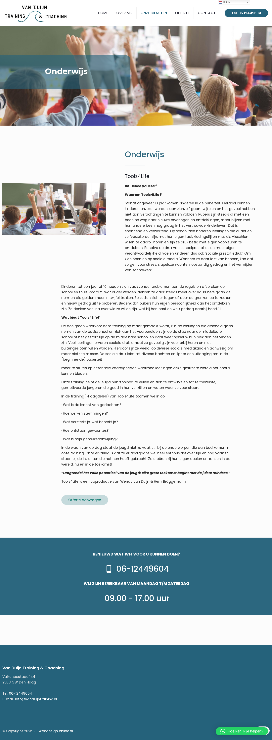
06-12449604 (20, 693)
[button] (242, 731)
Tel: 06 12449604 (246, 13)
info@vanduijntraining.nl (36, 699)
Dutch (226, 2)
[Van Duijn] (36, 13)
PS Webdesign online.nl (52, 731)
